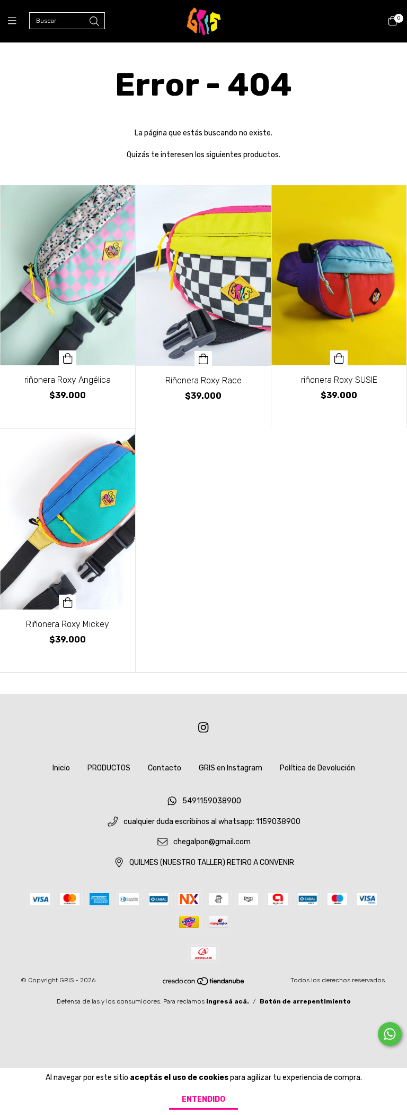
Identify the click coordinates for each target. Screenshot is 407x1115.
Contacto (164, 768)
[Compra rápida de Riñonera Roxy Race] (203, 358)
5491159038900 (211, 800)
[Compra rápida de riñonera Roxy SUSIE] (339, 357)
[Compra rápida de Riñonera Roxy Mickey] (68, 602)
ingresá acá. (227, 1001)
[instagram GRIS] (203, 727)
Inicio (61, 768)
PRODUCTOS (108, 768)
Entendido (203, 1099)
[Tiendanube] (204, 983)
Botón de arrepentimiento (305, 1001)
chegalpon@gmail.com (212, 842)
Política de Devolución (317, 768)
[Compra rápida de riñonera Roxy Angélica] (68, 357)
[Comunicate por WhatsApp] (390, 1034)
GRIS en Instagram (230, 768)
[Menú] (18, 21)
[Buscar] (94, 21)
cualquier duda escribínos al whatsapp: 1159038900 (211, 821)
